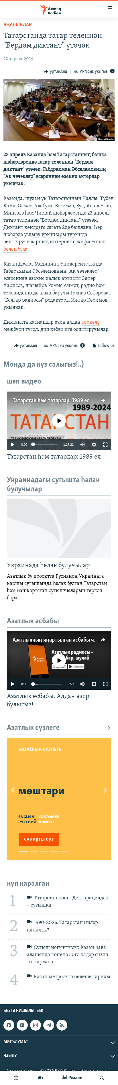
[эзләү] (102, 1078)
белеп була (15, 249)
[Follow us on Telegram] (48, 1025)
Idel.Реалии (71, 1078)
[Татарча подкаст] (16, 1078)
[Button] (55, 71)
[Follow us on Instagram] (35, 1025)
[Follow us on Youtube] (22, 1025)
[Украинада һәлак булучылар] (59, 528)
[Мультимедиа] (40, 1078)
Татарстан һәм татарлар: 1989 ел (51, 401)
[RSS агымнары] (61, 1025)
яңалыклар (17, 24)
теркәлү (91, 322)
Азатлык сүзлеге (33, 728)
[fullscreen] (105, 444)
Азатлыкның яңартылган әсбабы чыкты (60, 640)
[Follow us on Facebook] (8, 1025)
